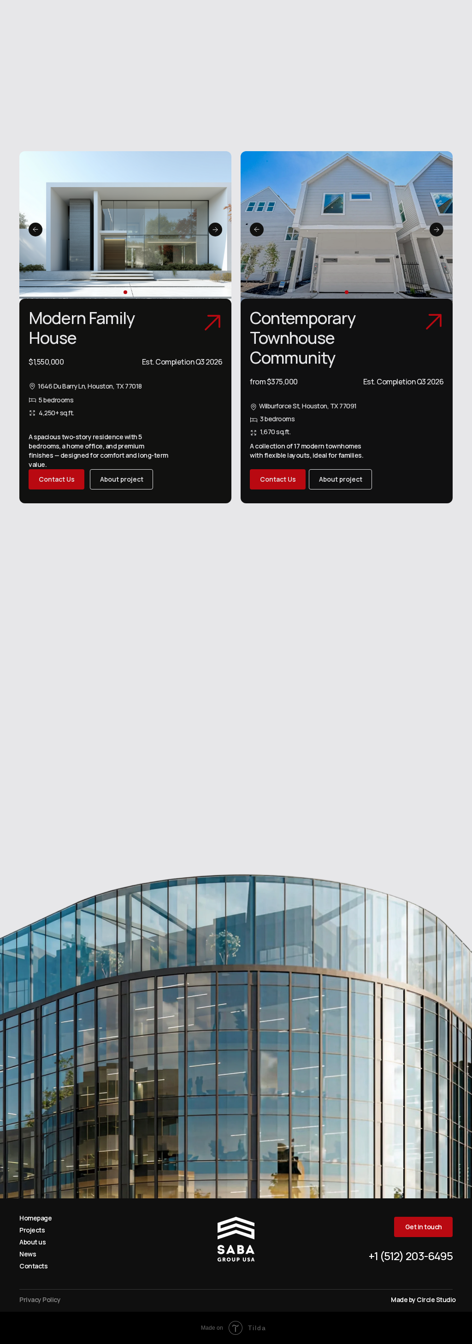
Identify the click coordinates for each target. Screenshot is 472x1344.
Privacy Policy (254, 1136)
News (27, 1254)
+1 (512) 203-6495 (334, 16)
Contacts (33, 1265)
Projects (32, 1230)
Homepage (35, 1218)
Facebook (78, 811)
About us (32, 1242)
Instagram (36, 811)
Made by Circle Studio (423, 1299)
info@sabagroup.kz (386, 600)
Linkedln (132, 811)
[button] (278, 479)
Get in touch (236, 1115)
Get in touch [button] (392, 16)
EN (284, 16)
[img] (28, 16)
